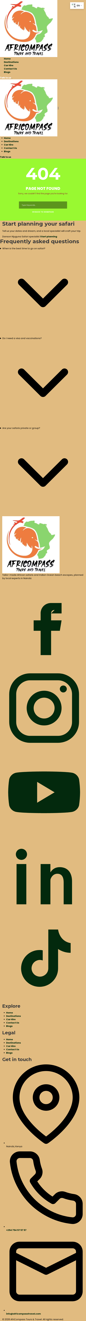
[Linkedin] (44, 917)
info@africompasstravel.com (23, 1313)
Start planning (48, 236)
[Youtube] (44, 833)
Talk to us (5, 77)
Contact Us (12, 1022)
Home (9, 1012)
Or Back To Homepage (43, 212)
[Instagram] (44, 749)
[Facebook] (44, 664)
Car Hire (11, 1019)
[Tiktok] (44, 1001)
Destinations (13, 1016)
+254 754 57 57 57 (16, 1230)
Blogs (9, 1026)
